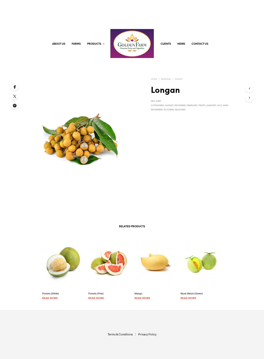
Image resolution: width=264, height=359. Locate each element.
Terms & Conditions (120, 334)
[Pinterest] (14, 105)
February (192, 105)
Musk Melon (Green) (192, 293)
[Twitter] (14, 96)
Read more (50, 298)
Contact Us (200, 44)
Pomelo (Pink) (96, 293)
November (157, 110)
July (219, 105)
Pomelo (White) (50, 293)
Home (154, 79)
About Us (58, 44)
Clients (166, 44)
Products (94, 44)
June (225, 105)
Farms (76, 44)
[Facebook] (14, 87)
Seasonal (166, 79)
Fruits (201, 105)
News (181, 44)
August (178, 79)
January (211, 105)
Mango (138, 293)
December (180, 105)
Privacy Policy (147, 334)
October (169, 110)
